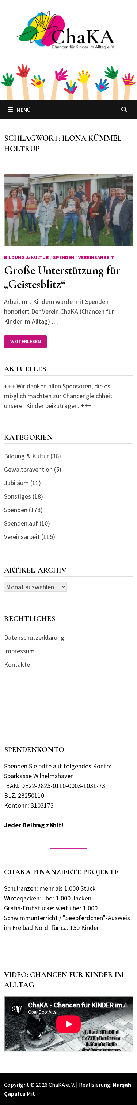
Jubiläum (16, 483)
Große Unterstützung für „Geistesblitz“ (62, 277)
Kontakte (17, 664)
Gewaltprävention (28, 469)
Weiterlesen (28, 341)
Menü (23, 109)
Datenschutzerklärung (34, 637)
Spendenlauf (21, 523)
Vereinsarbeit (96, 257)
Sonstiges (17, 496)
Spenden (63, 257)
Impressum (19, 651)
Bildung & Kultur (26, 257)
